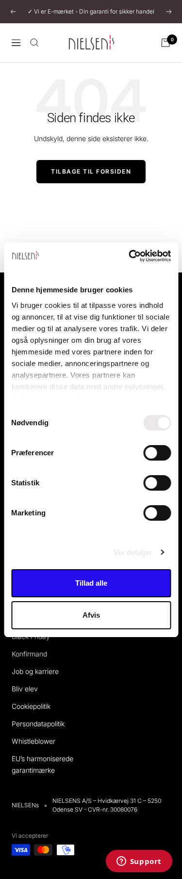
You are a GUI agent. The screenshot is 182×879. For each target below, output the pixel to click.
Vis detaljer (133, 552)
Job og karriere (35, 671)
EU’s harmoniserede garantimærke (42, 764)
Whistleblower (33, 741)
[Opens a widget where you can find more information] (138, 862)
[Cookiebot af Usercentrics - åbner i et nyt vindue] (129, 256)
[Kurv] (165, 42)
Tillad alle (91, 583)
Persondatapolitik (38, 723)
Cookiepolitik (31, 706)
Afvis (91, 615)
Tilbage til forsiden (91, 171)
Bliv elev (25, 689)
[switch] (157, 453)
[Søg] (34, 42)
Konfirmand (29, 654)
